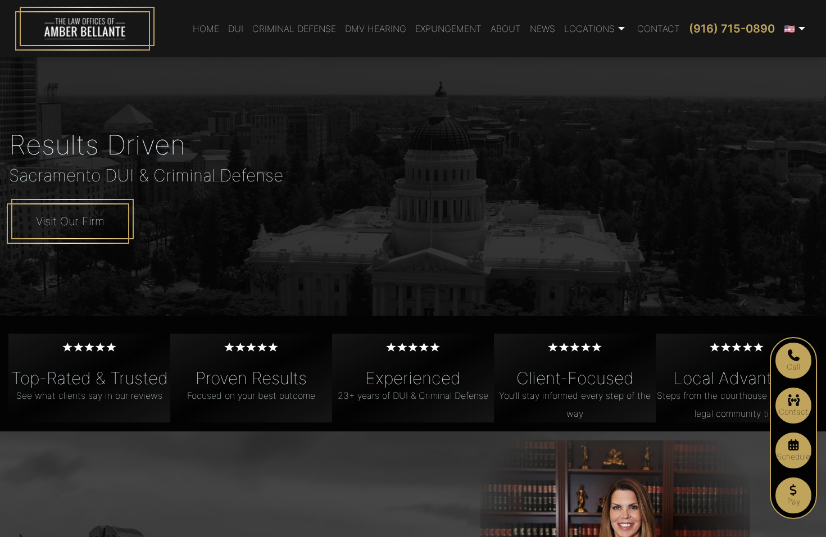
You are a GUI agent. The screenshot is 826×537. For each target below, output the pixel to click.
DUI (235, 28)
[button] (596, 28)
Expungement (448, 28)
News (542, 28)
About (506, 28)
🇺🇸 (789, 28)
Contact (658, 28)
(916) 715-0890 (732, 28)
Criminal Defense (294, 28)
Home (206, 28)
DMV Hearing (375, 28)
